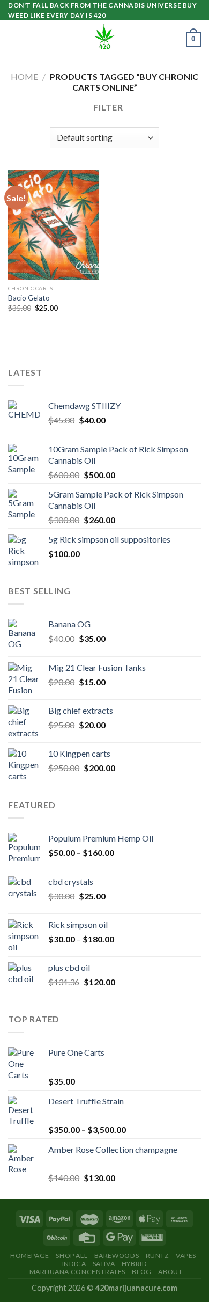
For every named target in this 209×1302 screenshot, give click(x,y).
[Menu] (14, 39)
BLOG (141, 1272)
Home (24, 76)
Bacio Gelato (29, 298)
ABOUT (170, 1272)
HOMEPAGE (29, 1256)
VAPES (186, 1256)
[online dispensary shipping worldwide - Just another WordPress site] (104, 39)
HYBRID (134, 1264)
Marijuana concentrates (77, 1272)
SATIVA (104, 1264)
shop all (71, 1256)
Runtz (157, 1256)
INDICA (74, 1264)
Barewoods (116, 1256)
